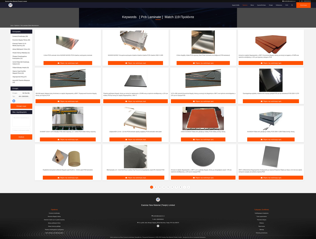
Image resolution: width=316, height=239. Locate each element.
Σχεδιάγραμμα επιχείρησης (262, 213)
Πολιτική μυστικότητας (261, 232)
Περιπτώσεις (261, 226)
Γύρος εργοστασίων (262, 216)
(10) (19, 72)
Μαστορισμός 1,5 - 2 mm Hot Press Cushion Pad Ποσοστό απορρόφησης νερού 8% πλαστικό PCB (135, 170)
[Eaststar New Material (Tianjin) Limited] (10, 5)
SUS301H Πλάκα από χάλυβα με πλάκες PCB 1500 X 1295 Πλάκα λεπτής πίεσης (271, 131)
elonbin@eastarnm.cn (290, 1)
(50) (20, 36)
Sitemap (262, 229)
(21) (21, 49)
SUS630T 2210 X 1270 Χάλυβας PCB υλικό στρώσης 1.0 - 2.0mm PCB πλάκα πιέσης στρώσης (68, 131)
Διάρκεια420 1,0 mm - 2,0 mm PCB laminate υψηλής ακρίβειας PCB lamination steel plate (135, 131)
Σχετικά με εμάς (261, 5)
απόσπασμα (303, 5)
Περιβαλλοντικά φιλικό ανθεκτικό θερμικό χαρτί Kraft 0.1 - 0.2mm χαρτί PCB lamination (68, 170)
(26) (21, 40)
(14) (21, 81)
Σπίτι (12, 25)
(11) (21, 52)
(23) (19, 44)
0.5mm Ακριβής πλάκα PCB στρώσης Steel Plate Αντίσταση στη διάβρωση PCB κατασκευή (203, 55)
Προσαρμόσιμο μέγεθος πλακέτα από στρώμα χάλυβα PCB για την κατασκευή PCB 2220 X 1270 (271, 93)
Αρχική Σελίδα (235, 5)
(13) (21, 63)
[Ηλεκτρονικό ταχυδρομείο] (14, 101)
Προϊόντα (245, 5)
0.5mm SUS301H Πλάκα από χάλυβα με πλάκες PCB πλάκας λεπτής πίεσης (203, 131)
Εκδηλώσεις (279, 5)
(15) (21, 67)
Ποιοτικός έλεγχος (261, 219)
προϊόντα (16, 25)
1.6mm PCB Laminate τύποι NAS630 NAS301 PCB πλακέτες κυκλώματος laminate (68, 55)
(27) (19, 76)
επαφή (271, 5)
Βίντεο (252, 5)
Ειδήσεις (261, 223)
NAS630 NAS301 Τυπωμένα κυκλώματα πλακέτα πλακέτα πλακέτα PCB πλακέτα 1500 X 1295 (135, 55)
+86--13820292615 (305, 1)
